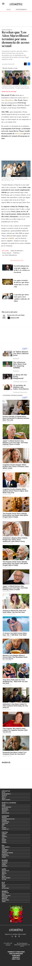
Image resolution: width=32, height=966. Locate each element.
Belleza (4, 876)
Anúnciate (16, 957)
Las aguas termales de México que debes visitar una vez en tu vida (21, 283)
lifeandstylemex (17, 936)
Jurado (4, 901)
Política (5, 832)
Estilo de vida (5, 888)
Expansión (5, 816)
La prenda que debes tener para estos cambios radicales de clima (22, 297)
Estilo (9, 9)
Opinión (4, 840)
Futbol (4, 804)
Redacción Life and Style (16, 315)
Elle (3, 882)
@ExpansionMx (14, 317)
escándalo (10, 238)
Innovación (4, 854)
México (3, 835)
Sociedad (4, 842)
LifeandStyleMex (12, 936)
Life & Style (6, 791)
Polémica (16, 253)
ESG (3, 826)
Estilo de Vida (5, 899)
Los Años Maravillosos (9, 255)
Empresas (4, 817)
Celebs (3, 886)
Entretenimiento (21, 9)
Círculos (4, 873)
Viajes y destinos (6, 895)
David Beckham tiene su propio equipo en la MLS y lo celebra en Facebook (22, 269)
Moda (3, 874)
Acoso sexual (6, 253)
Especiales (4, 866)
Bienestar (4, 898)
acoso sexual (19, 133)
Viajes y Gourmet (6, 799)
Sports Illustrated (9, 803)
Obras (3, 824)
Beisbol (4, 805)
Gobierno (4, 833)
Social (3, 848)
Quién (4, 869)
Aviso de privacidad (16, 953)
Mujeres (4, 827)
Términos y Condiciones (16, 952)
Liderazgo (4, 863)
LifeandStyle (5, 829)
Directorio (16, 959)
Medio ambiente (6, 846)
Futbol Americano (6, 807)
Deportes (4, 795)
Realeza (4, 872)
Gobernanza (5, 849)
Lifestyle (4, 811)
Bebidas (4, 894)
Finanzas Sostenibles (7, 852)
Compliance (16, 955)
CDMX (3, 838)
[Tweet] (25, 64)
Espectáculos (5, 870)
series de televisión (16, 251)
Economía (4, 820)
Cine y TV (4, 796)
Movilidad (4, 851)
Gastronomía (5, 892)
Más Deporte (5, 810)
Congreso (4, 836)
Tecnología (5, 823)
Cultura (4, 879)
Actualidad (5, 861)
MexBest (5, 891)
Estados (4, 839)
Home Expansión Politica (8, 818)
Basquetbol (5, 808)
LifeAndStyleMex (20, 936)
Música (3, 798)
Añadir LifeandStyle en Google (10, 68)
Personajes (5, 897)
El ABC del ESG (5, 855)
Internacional (5, 821)
